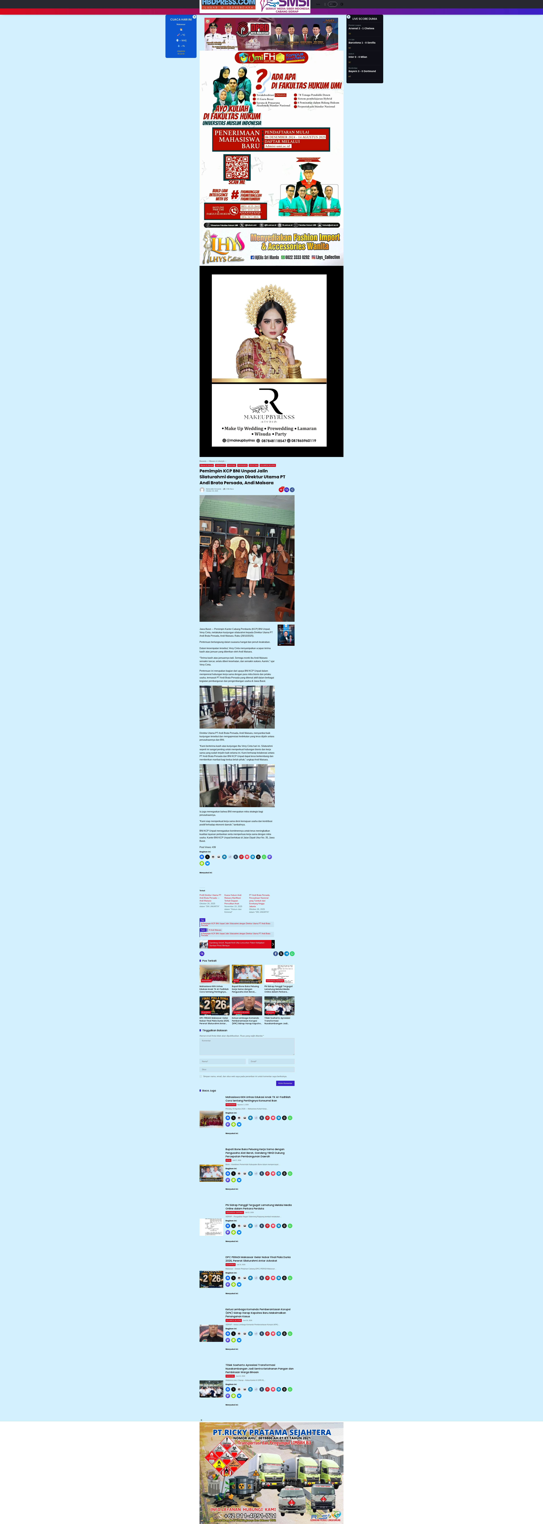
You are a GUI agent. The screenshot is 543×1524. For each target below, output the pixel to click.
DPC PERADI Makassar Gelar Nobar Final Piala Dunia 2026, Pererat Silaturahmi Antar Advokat (214, 1021)
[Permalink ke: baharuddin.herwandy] (203, 489)
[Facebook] (275, 953)
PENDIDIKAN (206, 981)
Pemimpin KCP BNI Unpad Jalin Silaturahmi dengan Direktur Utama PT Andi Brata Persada (235, 924)
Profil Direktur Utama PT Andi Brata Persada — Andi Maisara (210, 898)
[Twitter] (281, 953)
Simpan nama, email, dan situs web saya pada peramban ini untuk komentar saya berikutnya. (245, 1076)
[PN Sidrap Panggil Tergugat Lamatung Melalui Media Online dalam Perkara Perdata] (279, 974)
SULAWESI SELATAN (267, 465)
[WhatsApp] (292, 953)
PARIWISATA (242, 465)
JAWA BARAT (220, 465)
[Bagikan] (292, 489)
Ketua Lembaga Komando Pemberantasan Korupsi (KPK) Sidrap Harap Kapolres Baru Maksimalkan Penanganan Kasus (247, 1021)
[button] (334, 4)
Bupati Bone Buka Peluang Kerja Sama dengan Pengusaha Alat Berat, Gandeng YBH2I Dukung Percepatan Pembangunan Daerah (246, 989)
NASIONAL (231, 465)
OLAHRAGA (206, 1012)
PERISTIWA (253, 465)
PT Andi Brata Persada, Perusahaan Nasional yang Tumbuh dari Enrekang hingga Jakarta (259, 900)
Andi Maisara (216, 930)
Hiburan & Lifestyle (206, 465)
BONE (236, 981)
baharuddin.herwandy (213, 489)
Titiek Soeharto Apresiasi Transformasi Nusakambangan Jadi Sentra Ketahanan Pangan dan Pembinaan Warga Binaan (278, 1021)
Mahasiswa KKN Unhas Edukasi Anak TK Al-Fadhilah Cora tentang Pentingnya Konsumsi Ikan (214, 989)
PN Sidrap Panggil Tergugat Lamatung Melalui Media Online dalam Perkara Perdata (278, 989)
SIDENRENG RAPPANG (275, 981)
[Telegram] (286, 953)
